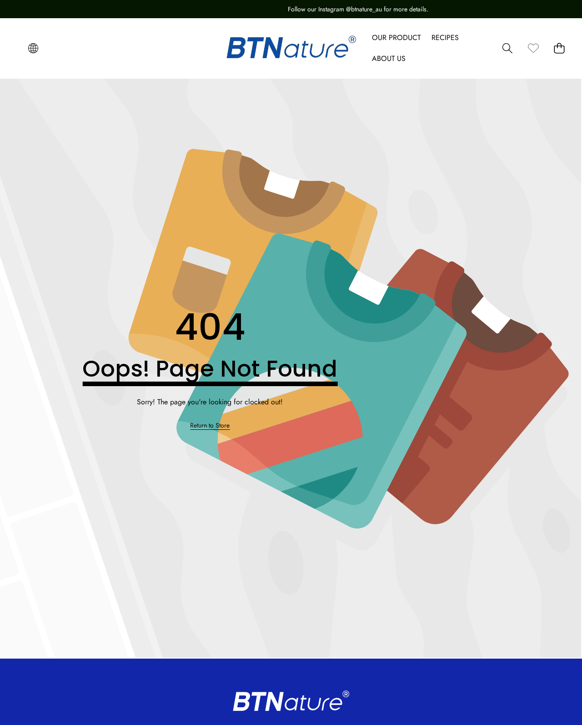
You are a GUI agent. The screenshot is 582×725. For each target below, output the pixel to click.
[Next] (568, 9)
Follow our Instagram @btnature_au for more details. (302, 9)
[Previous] (13, 9)
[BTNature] (291, 48)
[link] (533, 48)
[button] (33, 48)
